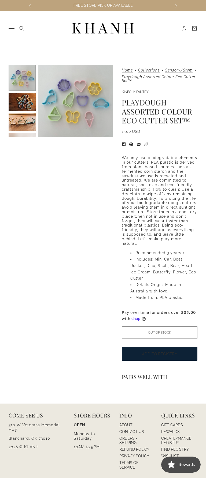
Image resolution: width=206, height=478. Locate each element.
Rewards (170, 432)
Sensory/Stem (179, 70)
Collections (149, 70)
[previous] (30, 5)
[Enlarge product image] (75, 101)
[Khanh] (103, 28)
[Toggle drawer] (11, 28)
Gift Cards (172, 425)
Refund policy (134, 449)
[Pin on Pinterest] (131, 144)
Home (127, 70)
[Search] (22, 28)
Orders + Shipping (128, 440)
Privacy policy (134, 456)
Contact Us (131, 432)
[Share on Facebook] (124, 144)
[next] (176, 5)
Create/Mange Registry (176, 440)
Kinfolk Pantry (135, 92)
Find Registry (175, 449)
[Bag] (194, 28)
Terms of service (128, 465)
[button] (146, 144)
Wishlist (170, 456)
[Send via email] (139, 144)
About (126, 425)
